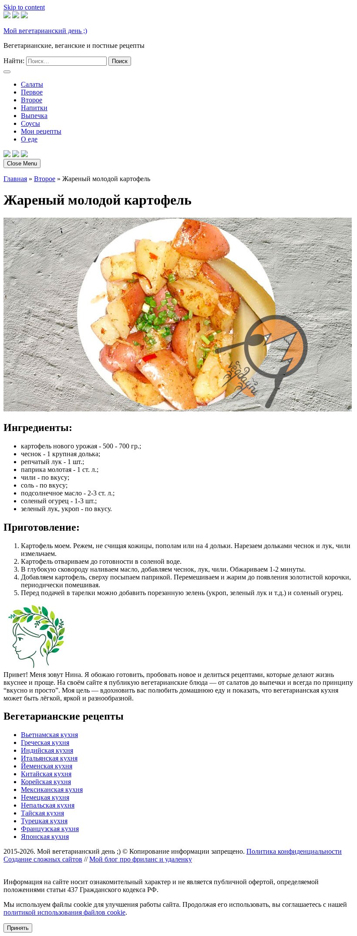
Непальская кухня (47, 805)
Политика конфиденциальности (294, 851)
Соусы (30, 123)
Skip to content (24, 7)
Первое (32, 92)
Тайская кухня (42, 813)
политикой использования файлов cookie (64, 912)
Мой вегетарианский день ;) (45, 30)
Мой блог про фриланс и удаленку (140, 859)
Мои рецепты (41, 131)
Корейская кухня (46, 781)
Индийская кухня (47, 750)
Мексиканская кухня (52, 789)
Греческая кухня (45, 742)
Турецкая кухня (44, 821)
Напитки (34, 107)
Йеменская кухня (46, 766)
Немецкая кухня (45, 797)
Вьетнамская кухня (49, 734)
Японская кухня (45, 836)
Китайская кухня (46, 774)
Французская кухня (50, 828)
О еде (29, 139)
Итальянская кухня (49, 758)
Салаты (32, 84)
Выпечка (34, 115)
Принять (18, 928)
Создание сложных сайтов (42, 859)
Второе (31, 100)
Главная (15, 178)
